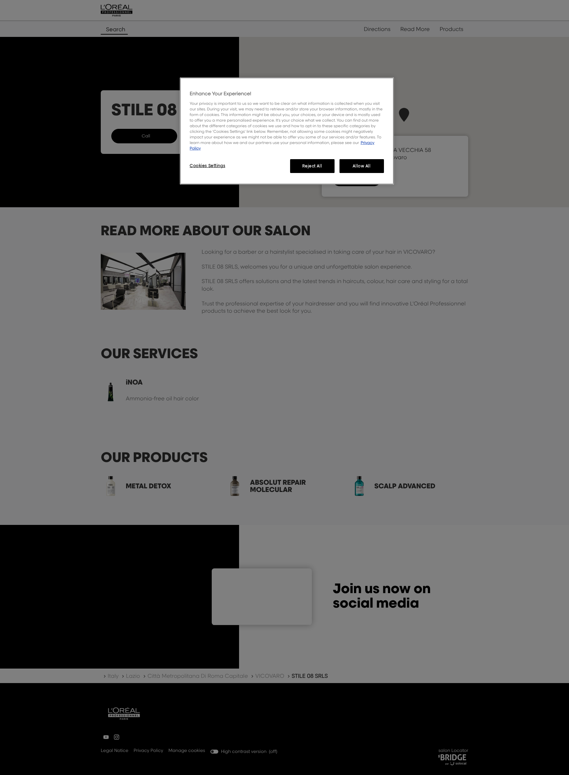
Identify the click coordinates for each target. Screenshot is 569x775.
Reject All (312, 165)
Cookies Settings (207, 165)
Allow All (361, 165)
